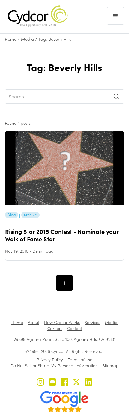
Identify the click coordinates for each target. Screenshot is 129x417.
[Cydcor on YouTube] (52, 382)
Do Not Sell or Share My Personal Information (54, 365)
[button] (115, 16)
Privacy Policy (50, 359)
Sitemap (111, 365)
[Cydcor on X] (76, 382)
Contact (74, 328)
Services (92, 322)
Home (10, 39)
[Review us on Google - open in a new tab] (64, 402)
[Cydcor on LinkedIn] (88, 382)
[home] (36, 16)
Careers (54, 328)
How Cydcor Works (62, 322)
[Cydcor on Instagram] (40, 382)
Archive (30, 214)
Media (27, 39)
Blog (12, 214)
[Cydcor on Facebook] (64, 382)
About (33, 322)
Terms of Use (80, 359)
